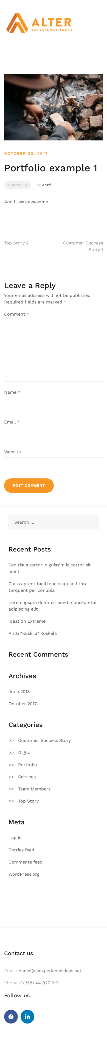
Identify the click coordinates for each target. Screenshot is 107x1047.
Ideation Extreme (27, 621)
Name (12, 392)
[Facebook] (11, 1017)
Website (12, 451)
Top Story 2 (16, 243)
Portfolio (17, 185)
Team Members (34, 789)
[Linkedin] (27, 1017)
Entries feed (21, 849)
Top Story (28, 801)
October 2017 (23, 703)
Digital (25, 752)
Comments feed (26, 862)
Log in (15, 837)
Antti (46, 185)
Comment (16, 314)
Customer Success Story (44, 740)
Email (11, 422)
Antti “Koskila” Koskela (33, 633)
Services (27, 776)
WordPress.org (24, 874)
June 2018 (19, 691)
